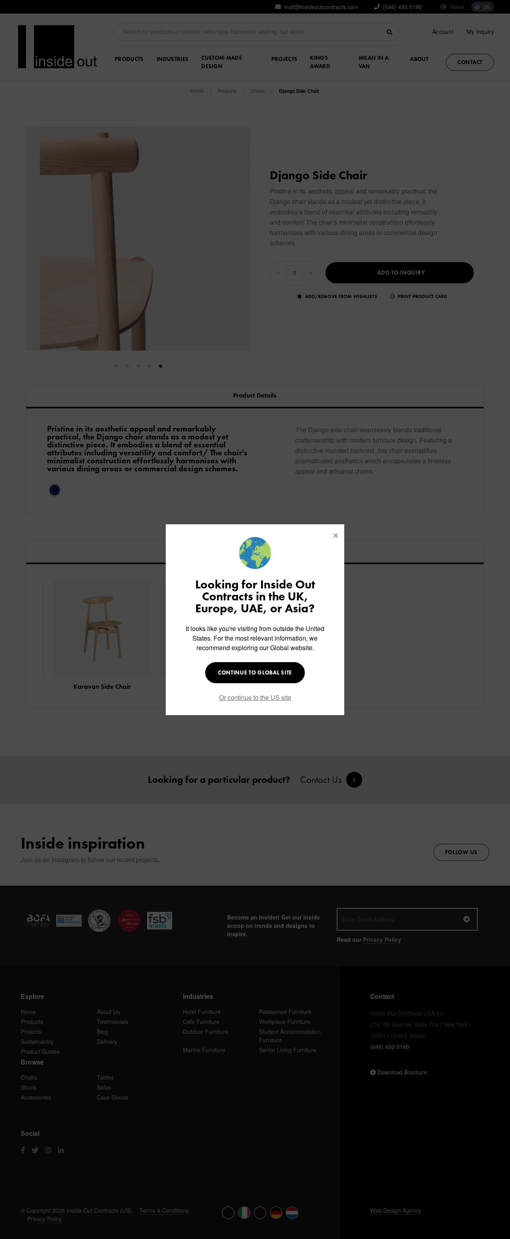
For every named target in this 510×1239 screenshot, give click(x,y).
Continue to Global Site (255, 672)
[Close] (335, 535)
